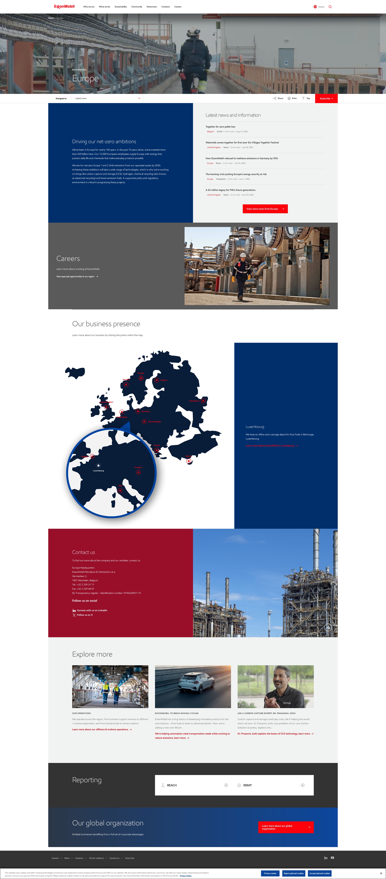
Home (51, 18)
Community (136, 6)
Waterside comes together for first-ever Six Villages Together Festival (242, 142)
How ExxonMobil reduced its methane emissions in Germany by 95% (242, 158)
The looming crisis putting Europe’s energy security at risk (236, 174)
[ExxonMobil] (65, 7)
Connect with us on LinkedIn (92, 610)
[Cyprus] (188, 461)
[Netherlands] (121, 412)
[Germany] (138, 411)
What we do (104, 6)
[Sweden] (141, 378)
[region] (193, 873)
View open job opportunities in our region (75, 276)
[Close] (381, 873)
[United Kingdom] (106, 407)
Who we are (88, 6)
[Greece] (156, 450)
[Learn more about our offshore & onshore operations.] (110, 686)
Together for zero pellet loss (220, 126)
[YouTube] (332, 858)
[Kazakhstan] (203, 400)
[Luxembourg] (98, 465)
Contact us (114, 858)
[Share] (328, 627)
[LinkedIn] (326, 858)
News (67, 858)
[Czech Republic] (144, 421)
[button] (318, 6)
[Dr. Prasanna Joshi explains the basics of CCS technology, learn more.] (276, 686)
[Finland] (156, 380)
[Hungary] (138, 472)
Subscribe (325, 98)
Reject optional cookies (294, 873)
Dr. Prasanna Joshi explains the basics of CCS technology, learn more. (274, 733)
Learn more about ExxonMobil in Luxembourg (270, 445)
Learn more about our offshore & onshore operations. (100, 729)
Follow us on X (85, 614)
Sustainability (121, 6)
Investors (165, 6)
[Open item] (226, 785)
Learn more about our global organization (277, 827)
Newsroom (152, 6)
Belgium (210, 131)
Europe (210, 163)
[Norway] (126, 384)
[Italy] (120, 490)
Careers (177, 6)
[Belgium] (92, 456)
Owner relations (96, 858)
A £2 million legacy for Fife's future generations (230, 190)
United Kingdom (214, 147)
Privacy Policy (185, 876)
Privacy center (270, 873)
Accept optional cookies (320, 873)
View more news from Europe (262, 208)
